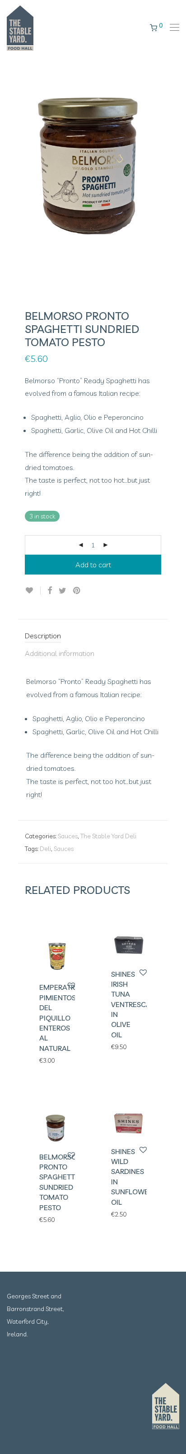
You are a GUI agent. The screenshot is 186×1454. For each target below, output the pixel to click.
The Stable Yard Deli (108, 836)
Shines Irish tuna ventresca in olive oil (131, 1004)
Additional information (59, 653)
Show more (51, 1060)
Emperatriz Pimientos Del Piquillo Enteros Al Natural (60, 1017)
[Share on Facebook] (49, 590)
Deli (45, 849)
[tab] (93, 636)
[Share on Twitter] (62, 590)
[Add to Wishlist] (33, 590)
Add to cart (93, 564)
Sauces (68, 836)
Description (43, 635)
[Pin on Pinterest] (77, 590)
